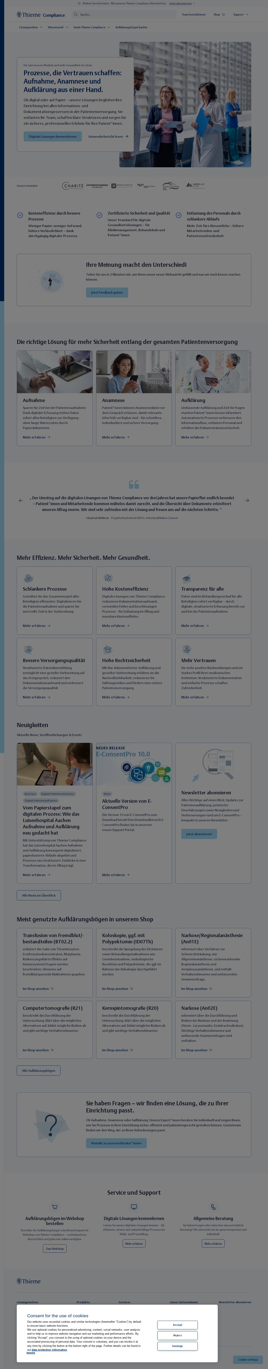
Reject (177, 1335)
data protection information (49, 1349)
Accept (177, 1324)
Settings (177, 1346)
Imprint (31, 1352)
